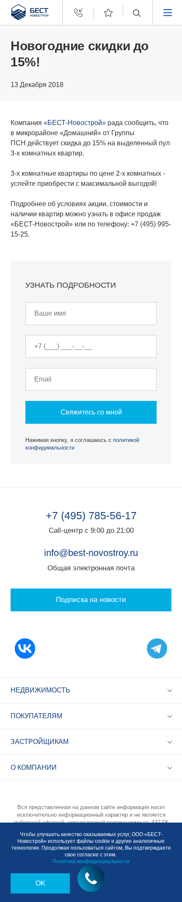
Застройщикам (40, 741)
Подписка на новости (91, 600)
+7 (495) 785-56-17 (91, 515)
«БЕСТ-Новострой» (75, 122)
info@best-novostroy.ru (91, 553)
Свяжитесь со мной (91, 412)
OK (40, 883)
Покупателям (36, 715)
